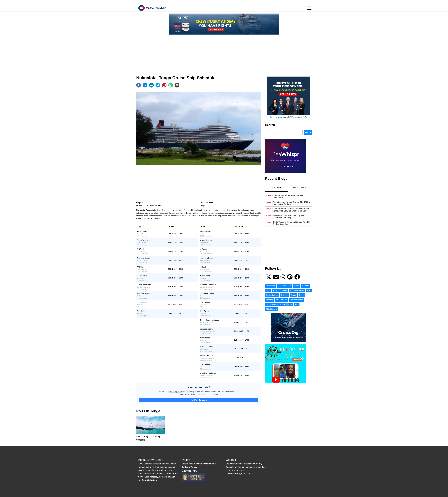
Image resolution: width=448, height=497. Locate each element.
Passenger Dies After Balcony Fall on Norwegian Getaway (289, 216)
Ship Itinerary (271, 309)
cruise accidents (284, 286)
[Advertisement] (224, 52)
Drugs (293, 295)
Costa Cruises (272, 295)
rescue (296, 286)
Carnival (305, 286)
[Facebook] (138, 85)
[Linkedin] (151, 85)
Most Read (300, 187)
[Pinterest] (164, 85)
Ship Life (284, 295)
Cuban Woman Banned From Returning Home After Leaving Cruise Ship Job (290, 210)
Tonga (202, 205)
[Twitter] (158, 85)
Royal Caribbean (280, 290)
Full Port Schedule (199, 400)
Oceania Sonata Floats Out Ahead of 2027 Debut (289, 196)
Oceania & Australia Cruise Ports (149, 205)
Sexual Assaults (296, 300)
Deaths (301, 295)
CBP (290, 304)
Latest (276, 187)
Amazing (269, 300)
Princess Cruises (297, 290)
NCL (268, 290)
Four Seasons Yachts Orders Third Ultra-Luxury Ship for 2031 (291, 203)
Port (297, 304)
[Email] (177, 85)
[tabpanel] (288, 209)
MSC (308, 290)
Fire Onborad (281, 300)
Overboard (270, 286)
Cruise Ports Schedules (276, 304)
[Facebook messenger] (145, 85)
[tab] (276, 187)
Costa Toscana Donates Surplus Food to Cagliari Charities (291, 223)
